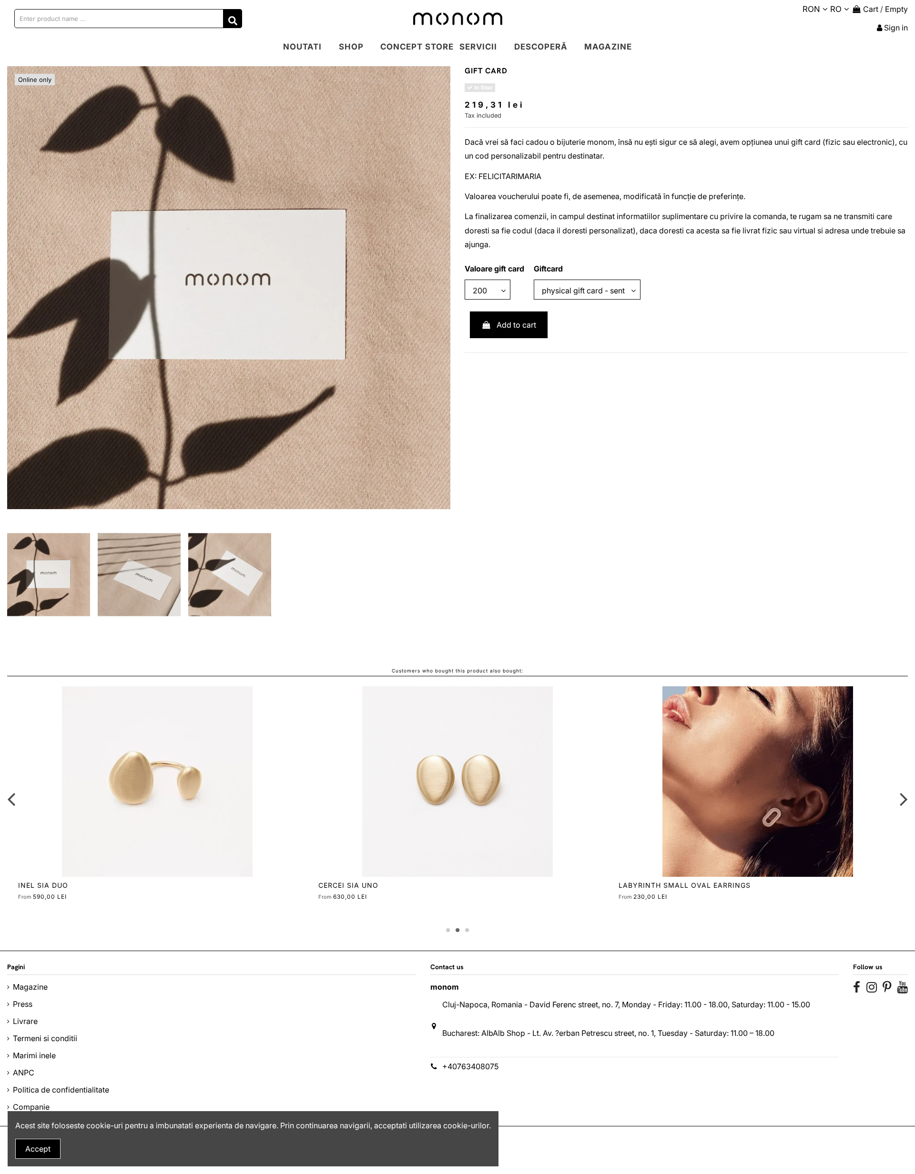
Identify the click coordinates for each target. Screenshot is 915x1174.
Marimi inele (34, 1055)
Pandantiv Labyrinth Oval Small (688, 885)
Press (22, 1004)
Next (903, 799)
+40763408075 (470, 1066)
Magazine (30, 987)
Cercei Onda (343, 885)
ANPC (23, 1072)
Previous (11, 799)
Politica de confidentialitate (61, 1089)
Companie (31, 1107)
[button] (351, 47)
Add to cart (516, 325)
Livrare (25, 1021)
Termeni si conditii (45, 1038)
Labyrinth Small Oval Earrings (84, 885)
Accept (38, 1149)
